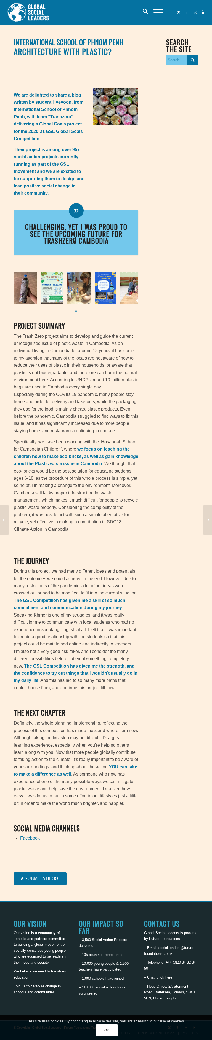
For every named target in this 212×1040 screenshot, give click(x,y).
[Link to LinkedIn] (204, 12)
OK (106, 1030)
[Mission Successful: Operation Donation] (207, 520)
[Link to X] (179, 12)
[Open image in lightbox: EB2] (31, 297)
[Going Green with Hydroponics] (4, 520)
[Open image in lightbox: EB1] (84, 297)
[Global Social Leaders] (29, 12)
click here (164, 977)
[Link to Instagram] (195, 12)
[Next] (126, 288)
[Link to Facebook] (187, 12)
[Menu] (155, 12)
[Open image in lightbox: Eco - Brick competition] (109, 297)
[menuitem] (142, 12)
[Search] (142, 12)
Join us (19, 986)
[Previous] (26, 288)
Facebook (30, 838)
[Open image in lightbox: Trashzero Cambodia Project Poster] (57, 297)
